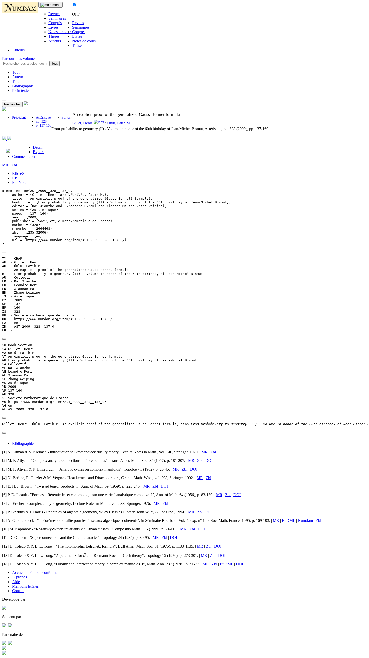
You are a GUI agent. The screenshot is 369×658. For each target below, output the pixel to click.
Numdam (305, 520)
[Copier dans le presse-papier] (4, 252)
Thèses (53, 36)
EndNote (19, 182)
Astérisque (43, 117)
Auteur (17, 77)
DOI (209, 460)
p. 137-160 (43, 125)
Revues (54, 14)
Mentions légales (25, 586)
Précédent (19, 117)
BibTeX (18, 173)
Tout (54, 63)
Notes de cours (60, 32)
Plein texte (20, 90)
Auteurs (54, 41)
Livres (53, 27)
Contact (18, 591)
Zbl (14, 165)
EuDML (288, 520)
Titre (15, 81)
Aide (16, 581)
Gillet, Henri (82, 123)
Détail (37, 147)
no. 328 (41, 121)
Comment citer (23, 156)
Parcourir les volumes (19, 58)
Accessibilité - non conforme (34, 572)
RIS (15, 178)
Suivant (67, 117)
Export (38, 152)
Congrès (55, 23)
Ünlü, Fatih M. (119, 123)
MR (5, 165)
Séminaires (57, 18)
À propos (19, 577)
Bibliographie (23, 86)
